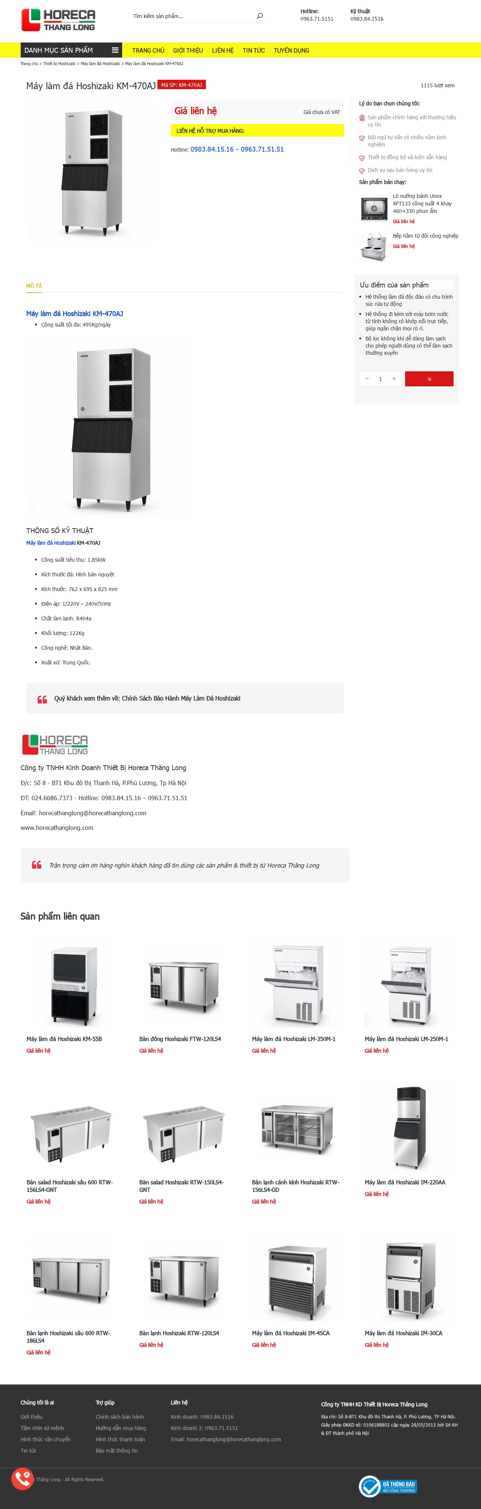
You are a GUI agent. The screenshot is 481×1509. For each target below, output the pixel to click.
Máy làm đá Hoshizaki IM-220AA (405, 1182)
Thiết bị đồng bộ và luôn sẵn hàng (407, 157)
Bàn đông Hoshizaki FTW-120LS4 (180, 1038)
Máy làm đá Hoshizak (50, 542)
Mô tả (34, 285)
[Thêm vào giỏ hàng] (429, 378)
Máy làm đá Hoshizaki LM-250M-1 (406, 1038)
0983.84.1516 (367, 18)
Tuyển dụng (291, 50)
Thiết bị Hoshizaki (59, 63)
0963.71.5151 (317, 18)
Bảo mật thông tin (117, 1450)
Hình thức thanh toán (120, 1439)
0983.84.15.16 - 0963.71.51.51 (237, 148)
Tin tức (254, 50)
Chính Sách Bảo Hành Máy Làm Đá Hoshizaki (181, 698)
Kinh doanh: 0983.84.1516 (202, 1416)
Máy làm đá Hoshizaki (100, 63)
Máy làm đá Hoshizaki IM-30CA (403, 1333)
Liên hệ (223, 50)
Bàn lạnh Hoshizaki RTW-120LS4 (179, 1333)
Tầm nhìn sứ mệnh (42, 1427)
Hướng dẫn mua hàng (121, 1427)
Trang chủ (148, 50)
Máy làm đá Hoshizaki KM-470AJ (74, 313)
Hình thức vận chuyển (46, 1439)
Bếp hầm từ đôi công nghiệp (425, 235)
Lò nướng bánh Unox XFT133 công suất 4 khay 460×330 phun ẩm (422, 203)
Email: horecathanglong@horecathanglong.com (226, 1439)
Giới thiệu (188, 50)
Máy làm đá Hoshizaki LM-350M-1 (294, 1038)
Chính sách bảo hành (120, 1416)
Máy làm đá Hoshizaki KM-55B (64, 1038)
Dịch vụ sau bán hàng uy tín (400, 169)
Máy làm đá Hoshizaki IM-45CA (291, 1333)
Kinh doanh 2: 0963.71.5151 (204, 1427)
